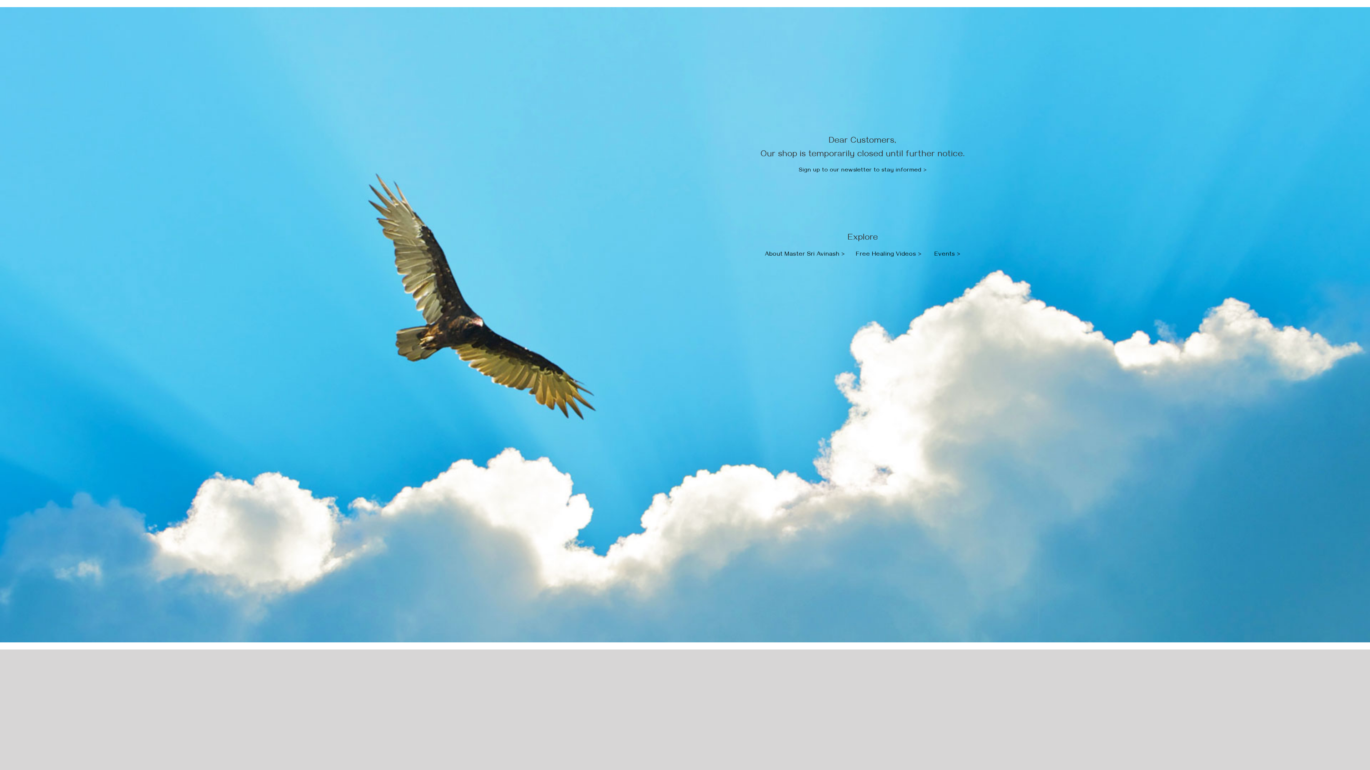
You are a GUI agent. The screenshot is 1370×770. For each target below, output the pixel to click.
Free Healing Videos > (889, 254)
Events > (947, 254)
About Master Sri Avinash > (806, 254)
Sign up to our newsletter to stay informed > (863, 170)
